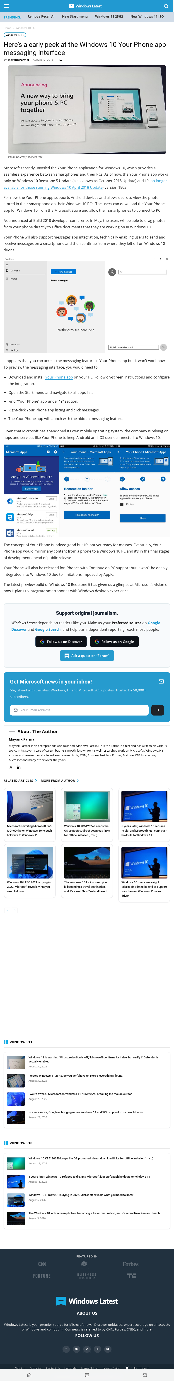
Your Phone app (59, 377)
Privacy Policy (111, 1368)
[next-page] (14, 910)
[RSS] (87, 1349)
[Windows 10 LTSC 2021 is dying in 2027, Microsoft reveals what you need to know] (30, 863)
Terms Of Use (89, 1368)
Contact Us (53, 1368)
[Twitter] (13, 767)
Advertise (36, 1368)
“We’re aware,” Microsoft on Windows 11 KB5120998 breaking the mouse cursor (80, 1094)
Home (7, 28)
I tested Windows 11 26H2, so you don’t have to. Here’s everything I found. (76, 1075)
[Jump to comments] (87, 1375)
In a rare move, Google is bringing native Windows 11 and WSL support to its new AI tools (86, 1112)
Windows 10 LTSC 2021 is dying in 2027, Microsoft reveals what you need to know (29, 887)
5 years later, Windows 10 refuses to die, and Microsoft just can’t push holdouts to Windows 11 (144, 830)
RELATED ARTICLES (18, 780)
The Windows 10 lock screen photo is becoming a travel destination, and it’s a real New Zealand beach (86, 887)
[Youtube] (107, 1349)
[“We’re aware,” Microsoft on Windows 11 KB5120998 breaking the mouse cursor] (16, 1099)
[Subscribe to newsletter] (145, 1375)
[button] (166, 7)
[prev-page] (7, 910)
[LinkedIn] (21, 767)
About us (20, 1368)
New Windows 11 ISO (147, 16)
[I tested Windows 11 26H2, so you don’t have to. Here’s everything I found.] (16, 1081)
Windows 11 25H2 (109, 16)
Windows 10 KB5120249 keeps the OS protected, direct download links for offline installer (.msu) (87, 830)
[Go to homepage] (29, 1375)
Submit (157, 710)
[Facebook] (66, 1349)
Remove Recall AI (41, 16)
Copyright (70, 1368)
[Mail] (76, 1349)
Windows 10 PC (15, 35)
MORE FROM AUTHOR (58, 780)
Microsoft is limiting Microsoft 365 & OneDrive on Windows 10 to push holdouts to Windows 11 (29, 830)
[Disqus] (87, 980)
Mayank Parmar (18, 60)
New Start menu (75, 16)
